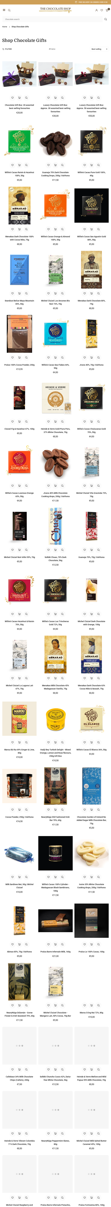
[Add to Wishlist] (13, 98)
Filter (8, 49)
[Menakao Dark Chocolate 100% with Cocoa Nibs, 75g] (19, 205)
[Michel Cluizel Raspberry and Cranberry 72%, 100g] (19, 1174)
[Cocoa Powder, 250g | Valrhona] (19, 786)
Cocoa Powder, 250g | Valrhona (19, 817)
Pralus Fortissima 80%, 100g (91, 1205)
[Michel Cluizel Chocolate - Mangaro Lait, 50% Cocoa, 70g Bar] (55, 982)
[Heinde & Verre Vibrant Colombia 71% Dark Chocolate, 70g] (19, 1110)
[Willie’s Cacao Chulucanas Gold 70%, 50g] (91, 398)
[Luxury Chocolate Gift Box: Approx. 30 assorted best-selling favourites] (55, 74)
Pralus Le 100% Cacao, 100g (91, 952)
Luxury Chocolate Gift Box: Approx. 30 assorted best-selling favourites (55, 108)
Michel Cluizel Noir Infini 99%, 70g (19, 557)
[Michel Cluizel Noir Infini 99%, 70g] (19, 526)
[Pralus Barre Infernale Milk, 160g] (55, 921)
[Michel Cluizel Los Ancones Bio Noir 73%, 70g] (55, 270)
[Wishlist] (101, 10)
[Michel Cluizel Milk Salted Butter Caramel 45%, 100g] (91, 1110)
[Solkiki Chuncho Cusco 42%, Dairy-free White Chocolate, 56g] (55, 1046)
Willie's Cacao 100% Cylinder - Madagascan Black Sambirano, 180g (55, 887)
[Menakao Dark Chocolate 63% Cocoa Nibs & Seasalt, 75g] (91, 654)
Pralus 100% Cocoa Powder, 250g (19, 365)
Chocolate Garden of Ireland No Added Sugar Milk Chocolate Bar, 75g (91, 820)
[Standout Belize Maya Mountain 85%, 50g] (19, 270)
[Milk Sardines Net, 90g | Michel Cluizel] (19, 853)
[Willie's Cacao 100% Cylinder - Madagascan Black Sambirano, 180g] (55, 853)
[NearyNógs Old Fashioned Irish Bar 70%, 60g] (55, 786)
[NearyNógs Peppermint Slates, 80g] (55, 1110)
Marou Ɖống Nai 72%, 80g (91, 1012)
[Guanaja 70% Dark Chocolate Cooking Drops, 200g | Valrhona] (55, 141)
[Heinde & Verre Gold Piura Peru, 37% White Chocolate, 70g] (55, 398)
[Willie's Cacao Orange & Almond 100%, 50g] (55, 205)
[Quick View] (26, 98)
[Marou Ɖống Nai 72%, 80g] (91, 982)
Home (4, 27)
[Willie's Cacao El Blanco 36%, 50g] (91, 718)
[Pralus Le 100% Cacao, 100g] (91, 921)
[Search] (9, 10)
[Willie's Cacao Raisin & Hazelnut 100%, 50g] (19, 141)
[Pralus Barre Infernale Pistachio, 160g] (55, 1174)
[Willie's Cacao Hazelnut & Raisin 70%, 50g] (19, 590)
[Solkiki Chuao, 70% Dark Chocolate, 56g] (55, 526)
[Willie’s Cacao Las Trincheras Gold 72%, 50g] (55, 590)
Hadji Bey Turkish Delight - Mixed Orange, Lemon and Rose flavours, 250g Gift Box (55, 753)
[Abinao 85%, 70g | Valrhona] (19, 921)
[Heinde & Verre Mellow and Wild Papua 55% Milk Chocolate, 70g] (91, 1046)
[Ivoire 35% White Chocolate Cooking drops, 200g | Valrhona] (91, 853)
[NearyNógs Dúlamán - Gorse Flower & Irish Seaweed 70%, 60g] (19, 982)
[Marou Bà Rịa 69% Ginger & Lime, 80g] (19, 718)
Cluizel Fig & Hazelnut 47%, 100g (19, 429)
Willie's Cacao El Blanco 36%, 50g (91, 750)
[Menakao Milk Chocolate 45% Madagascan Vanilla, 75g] (55, 654)
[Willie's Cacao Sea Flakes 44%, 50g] (55, 334)
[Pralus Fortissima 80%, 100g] (91, 1174)
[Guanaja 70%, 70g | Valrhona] (91, 526)
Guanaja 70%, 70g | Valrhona (91, 557)
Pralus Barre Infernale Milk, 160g (55, 952)
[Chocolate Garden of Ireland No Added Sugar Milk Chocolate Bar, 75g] (91, 786)
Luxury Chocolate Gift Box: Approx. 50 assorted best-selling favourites (91, 108)
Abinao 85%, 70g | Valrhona (19, 952)
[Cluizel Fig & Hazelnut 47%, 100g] (19, 398)
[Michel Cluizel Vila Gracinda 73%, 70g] (91, 462)
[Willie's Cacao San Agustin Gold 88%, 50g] (91, 205)
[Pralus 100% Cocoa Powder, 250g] (19, 334)
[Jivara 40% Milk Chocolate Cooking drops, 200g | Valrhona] (55, 462)
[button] (4, 10)
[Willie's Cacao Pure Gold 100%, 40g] (91, 141)
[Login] (96, 10)
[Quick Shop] (19, 98)
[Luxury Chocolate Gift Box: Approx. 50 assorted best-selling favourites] (91, 74)
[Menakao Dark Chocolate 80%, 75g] (91, 270)
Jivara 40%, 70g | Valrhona (91, 365)
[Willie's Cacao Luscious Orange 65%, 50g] (19, 462)
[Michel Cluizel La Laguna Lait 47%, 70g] (19, 654)
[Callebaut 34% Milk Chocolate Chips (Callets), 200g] (19, 1046)
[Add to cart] (19, 165)
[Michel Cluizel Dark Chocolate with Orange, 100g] (91, 590)
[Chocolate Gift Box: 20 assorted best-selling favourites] (19, 74)
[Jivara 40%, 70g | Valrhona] (91, 334)
